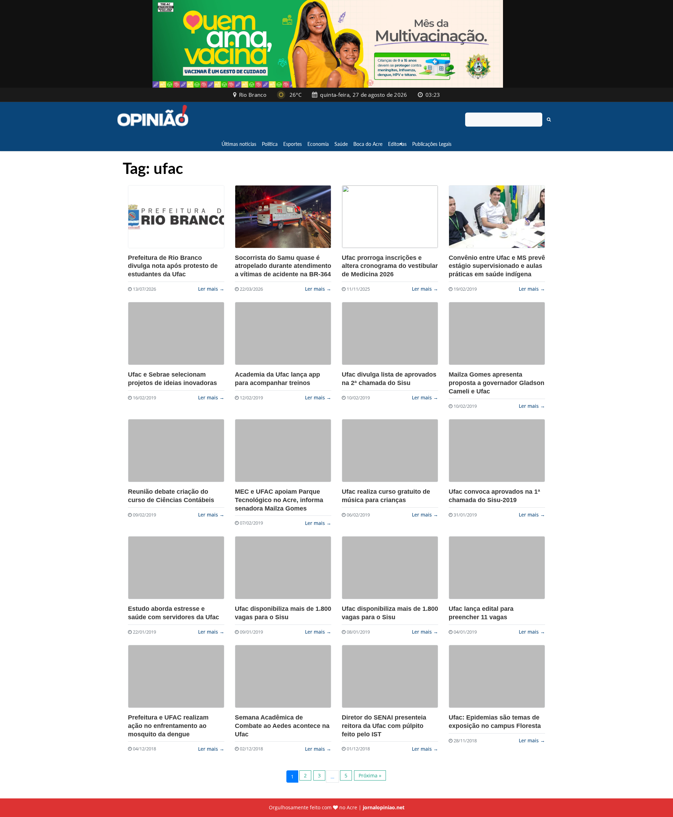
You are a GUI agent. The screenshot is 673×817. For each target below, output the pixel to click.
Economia (318, 144)
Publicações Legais (431, 144)
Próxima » (370, 775)
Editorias (397, 144)
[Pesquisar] (549, 119)
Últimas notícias (239, 144)
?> (176, 216)
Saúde (341, 144)
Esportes (292, 144)
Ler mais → (211, 288)
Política (270, 144)
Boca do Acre (367, 144)
